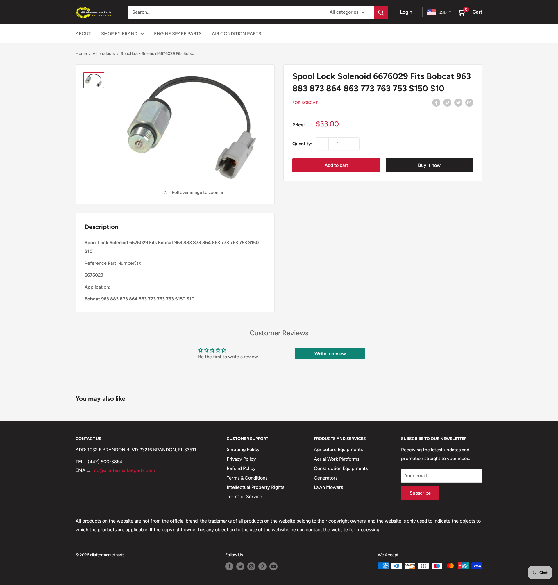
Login (406, 12)
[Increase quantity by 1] (353, 144)
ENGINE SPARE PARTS (178, 33)
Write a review (330, 353)
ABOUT (83, 33)
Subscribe (420, 493)
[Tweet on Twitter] (458, 102)
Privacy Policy (241, 459)
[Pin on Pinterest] (447, 102)
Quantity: (302, 143)
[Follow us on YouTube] (273, 566)
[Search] (381, 12)
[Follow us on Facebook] (229, 566)
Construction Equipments (341, 468)
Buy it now (429, 165)
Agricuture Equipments (338, 449)
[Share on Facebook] (436, 102)
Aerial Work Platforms (336, 459)
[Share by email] (469, 102)
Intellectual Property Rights (255, 487)
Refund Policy (241, 468)
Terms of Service (244, 496)
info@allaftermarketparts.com (123, 470)
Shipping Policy (243, 449)
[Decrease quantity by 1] (322, 144)
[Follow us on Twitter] (240, 566)
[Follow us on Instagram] (251, 566)
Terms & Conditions (247, 478)
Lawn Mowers (328, 487)
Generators (325, 478)
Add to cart (336, 165)
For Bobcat (305, 102)
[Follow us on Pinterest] (262, 566)
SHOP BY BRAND (119, 33)
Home (81, 53)
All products (104, 53)
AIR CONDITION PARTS (236, 33)
